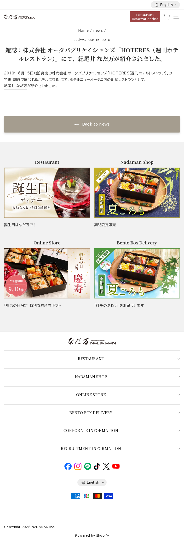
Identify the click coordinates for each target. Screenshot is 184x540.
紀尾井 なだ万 (15, 86)
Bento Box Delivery (90, 412)
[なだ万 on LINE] (87, 468)
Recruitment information (91, 448)
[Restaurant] (47, 193)
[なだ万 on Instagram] (77, 468)
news (98, 30)
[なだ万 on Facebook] (68, 468)
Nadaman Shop (91, 376)
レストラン (80, 39)
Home (83, 30)
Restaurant (91, 358)
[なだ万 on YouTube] (116, 467)
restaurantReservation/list (145, 16)
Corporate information (90, 430)
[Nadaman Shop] (137, 193)
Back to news (95, 124)
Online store (91, 394)
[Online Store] (47, 273)
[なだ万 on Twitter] (106, 468)
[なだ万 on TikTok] (97, 468)
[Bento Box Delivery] (137, 273)
